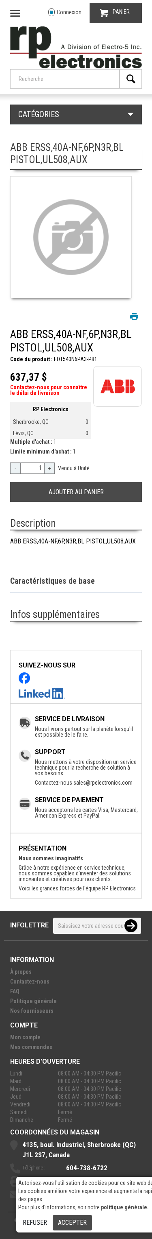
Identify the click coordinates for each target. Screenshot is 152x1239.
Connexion (69, 12)
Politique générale (33, 1001)
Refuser (35, 1222)
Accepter (72, 1222)
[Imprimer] (134, 316)
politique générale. (125, 1207)
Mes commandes (31, 1047)
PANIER (121, 12)
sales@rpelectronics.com (103, 782)
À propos (21, 972)
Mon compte (25, 1037)
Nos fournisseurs (32, 1011)
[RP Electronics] (76, 66)
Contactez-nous (29, 981)
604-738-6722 (86, 1168)
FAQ (14, 991)
